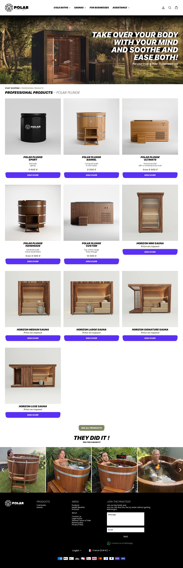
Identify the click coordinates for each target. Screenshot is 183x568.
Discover (33, 175)
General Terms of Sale (81, 521)
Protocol (75, 509)
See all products (91, 428)
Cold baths (61, 7)
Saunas (79, 7)
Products (75, 505)
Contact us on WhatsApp (122, 543)
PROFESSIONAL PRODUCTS (32, 88)
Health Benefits (78, 507)
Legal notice (77, 519)
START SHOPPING (12, 88)
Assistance (120, 7)
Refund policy (77, 523)
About (74, 513)
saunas (40, 507)
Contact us (76, 517)
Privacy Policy (77, 525)
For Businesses (99, 7)
